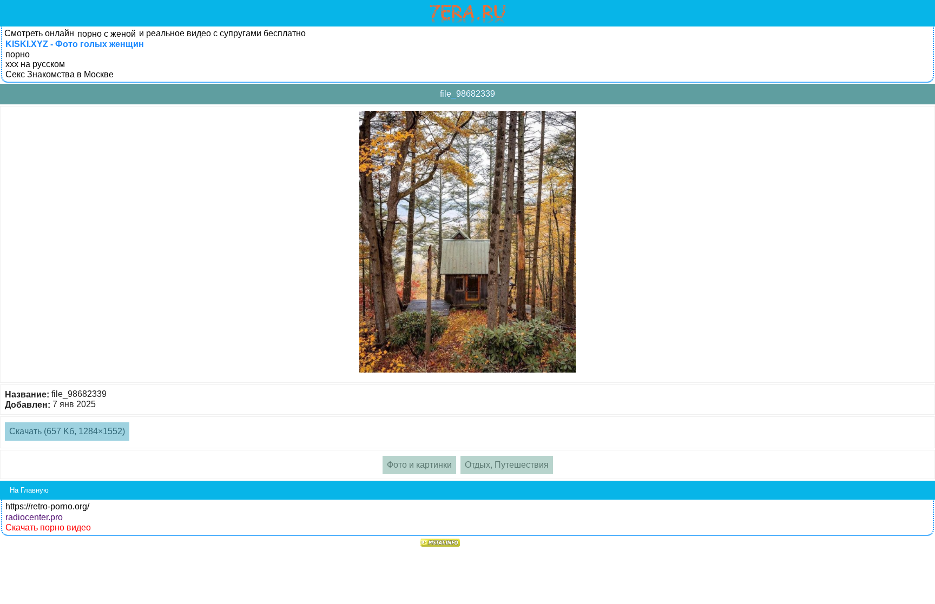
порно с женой (106, 33)
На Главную (29, 490)
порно (17, 54)
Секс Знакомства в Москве (59, 74)
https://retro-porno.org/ (47, 506)
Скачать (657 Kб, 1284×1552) (67, 431)
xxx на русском (35, 64)
